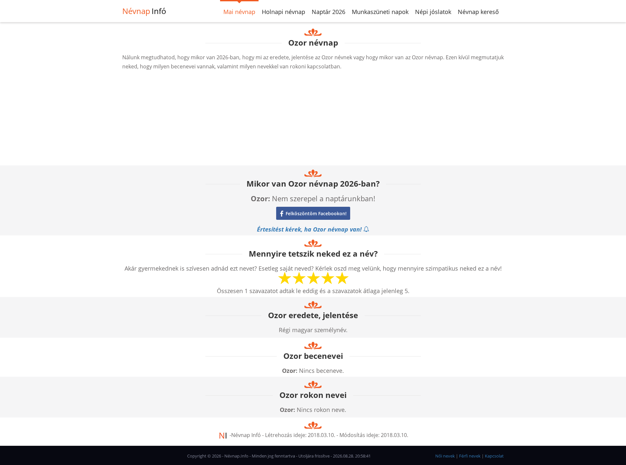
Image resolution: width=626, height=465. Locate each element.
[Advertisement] (313, 119)
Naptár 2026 (328, 12)
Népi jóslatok (433, 12)
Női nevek (445, 456)
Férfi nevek (470, 456)
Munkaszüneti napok (380, 12)
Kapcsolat (494, 456)
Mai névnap (239, 12)
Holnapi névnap (283, 12)
